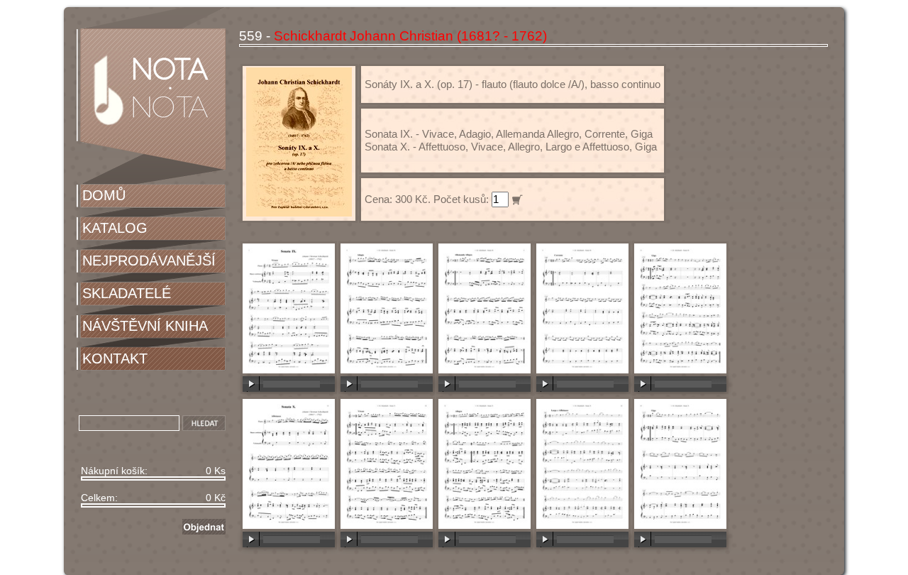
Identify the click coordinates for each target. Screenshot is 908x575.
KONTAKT (115, 358)
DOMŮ (104, 195)
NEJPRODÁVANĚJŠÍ (149, 260)
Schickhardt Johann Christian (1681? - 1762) (410, 35)
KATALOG (115, 228)
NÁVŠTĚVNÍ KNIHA (145, 326)
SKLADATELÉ (126, 293)
